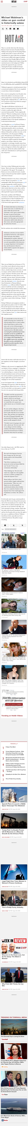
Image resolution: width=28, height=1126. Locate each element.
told (20, 386)
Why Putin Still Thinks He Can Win (13, 985)
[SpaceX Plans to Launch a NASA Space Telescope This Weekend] (14, 794)
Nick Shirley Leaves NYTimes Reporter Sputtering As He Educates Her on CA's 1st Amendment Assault (14, 1090)
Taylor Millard (6, 25)
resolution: (21, 202)
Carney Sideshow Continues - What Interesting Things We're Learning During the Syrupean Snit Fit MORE (15, 753)
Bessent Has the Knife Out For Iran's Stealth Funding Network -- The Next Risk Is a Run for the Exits (15, 759)
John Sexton (5, 809)
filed (16, 382)
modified (11, 186)
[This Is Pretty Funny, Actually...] (14, 898)
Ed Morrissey (5, 962)
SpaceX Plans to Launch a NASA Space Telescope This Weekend (13, 805)
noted (12, 124)
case (16, 312)
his (19, 99)
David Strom (5, 911)
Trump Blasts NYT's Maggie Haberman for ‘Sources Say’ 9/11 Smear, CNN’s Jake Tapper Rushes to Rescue (13, 1062)
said (24, 182)
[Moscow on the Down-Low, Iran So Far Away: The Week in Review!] (14, 945)
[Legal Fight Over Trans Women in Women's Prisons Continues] (14, 872)
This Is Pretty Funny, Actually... (13, 779)
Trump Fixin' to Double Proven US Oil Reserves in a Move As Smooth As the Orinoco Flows (13, 832)
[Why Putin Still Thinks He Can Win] (14, 975)
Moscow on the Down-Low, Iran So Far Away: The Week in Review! (13, 956)
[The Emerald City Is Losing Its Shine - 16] (14, 1027)
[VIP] (25, 1)
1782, (18, 180)
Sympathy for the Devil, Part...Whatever (16, 774)
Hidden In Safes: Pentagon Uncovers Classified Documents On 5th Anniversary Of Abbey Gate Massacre (15, 765)
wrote (22, 135)
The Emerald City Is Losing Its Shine (12, 1036)
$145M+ (15, 281)
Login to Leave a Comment (14, 704)
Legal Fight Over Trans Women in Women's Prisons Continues (14, 882)
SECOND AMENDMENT (10, 529)
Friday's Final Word (11, 747)
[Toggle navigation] (2, 1)
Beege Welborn (5, 837)
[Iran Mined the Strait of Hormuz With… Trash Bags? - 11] (14, 1106)
